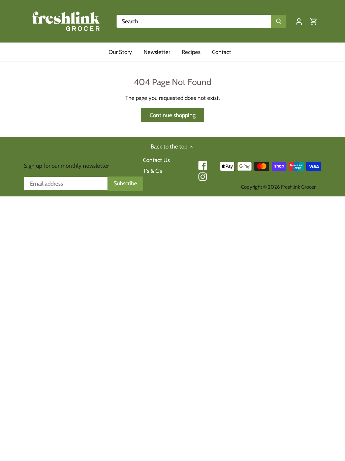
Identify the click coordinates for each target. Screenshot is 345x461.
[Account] (298, 21)
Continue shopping (172, 115)
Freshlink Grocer (298, 187)
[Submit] (278, 21)
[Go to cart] (314, 21)
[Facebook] (202, 165)
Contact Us (156, 160)
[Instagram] (202, 176)
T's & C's (152, 170)
